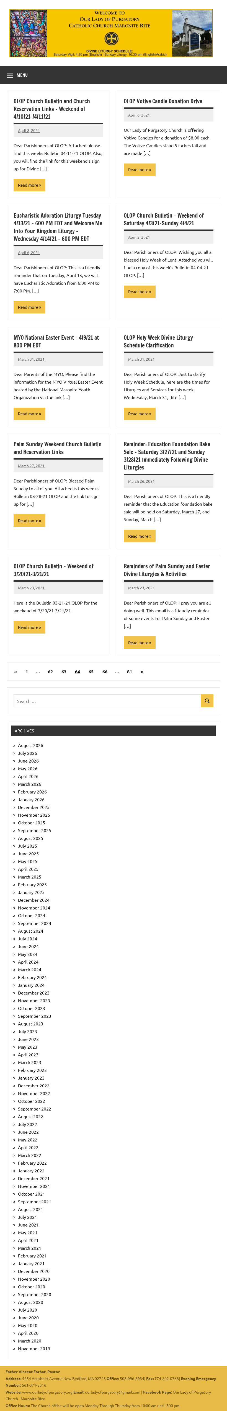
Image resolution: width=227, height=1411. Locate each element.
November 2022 (34, 1093)
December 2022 (34, 1085)
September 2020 (34, 1294)
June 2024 (28, 946)
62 (50, 671)
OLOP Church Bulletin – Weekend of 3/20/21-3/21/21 (54, 570)
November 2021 (34, 1186)
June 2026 (28, 760)
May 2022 (27, 1139)
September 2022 (34, 1108)
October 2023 (31, 1008)
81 (129, 671)
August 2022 (30, 1116)
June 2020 (28, 1317)
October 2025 (31, 822)
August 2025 (30, 838)
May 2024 (27, 954)
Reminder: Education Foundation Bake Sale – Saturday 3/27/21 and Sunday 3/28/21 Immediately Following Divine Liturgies (167, 455)
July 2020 (27, 1309)
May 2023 (27, 1046)
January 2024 (31, 985)
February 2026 (32, 791)
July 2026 (27, 753)
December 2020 (34, 1271)
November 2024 (34, 907)
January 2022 (31, 1170)
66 (104, 671)
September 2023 (34, 1016)
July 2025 (27, 845)
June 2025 (28, 853)
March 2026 (29, 784)
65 (91, 671)
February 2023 (32, 1070)
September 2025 (34, 830)
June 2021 (28, 1224)
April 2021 (28, 1240)
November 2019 (34, 1348)
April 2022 (28, 1147)
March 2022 (29, 1155)
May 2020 (27, 1325)
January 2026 (31, 799)
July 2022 (27, 1124)
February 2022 (32, 1162)
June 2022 (28, 1132)
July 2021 (27, 1217)
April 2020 (28, 1333)
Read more (28, 185)
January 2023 (31, 1077)
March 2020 (29, 1340)
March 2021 (29, 1248)
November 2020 (34, 1278)
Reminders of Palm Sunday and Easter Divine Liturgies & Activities (167, 570)
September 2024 (34, 923)
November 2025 (34, 814)
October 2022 (31, 1101)
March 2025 (29, 876)
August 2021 (30, 1209)
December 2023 (34, 992)
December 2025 (34, 807)
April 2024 (28, 961)
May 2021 (27, 1232)
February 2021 (32, 1255)
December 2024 (34, 900)
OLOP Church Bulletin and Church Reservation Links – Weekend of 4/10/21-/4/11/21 (52, 109)
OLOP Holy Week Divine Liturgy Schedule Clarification (158, 341)
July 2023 (27, 1031)
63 (63, 671)
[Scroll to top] (216, 1400)
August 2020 (30, 1302)
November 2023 (34, 1000)
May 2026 (27, 768)
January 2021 (31, 1263)
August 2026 (30, 745)
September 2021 (34, 1201)
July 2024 (27, 938)
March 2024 (29, 969)
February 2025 (32, 884)
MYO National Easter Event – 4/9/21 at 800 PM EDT (56, 341)
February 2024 (32, 977)
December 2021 (34, 1178)
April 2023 (28, 1054)
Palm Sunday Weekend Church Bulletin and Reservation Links (58, 448)
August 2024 (30, 930)
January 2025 (31, 892)
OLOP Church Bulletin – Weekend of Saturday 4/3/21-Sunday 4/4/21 (164, 219)
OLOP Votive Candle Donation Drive (163, 101)
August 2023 (30, 1023)
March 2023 (29, 1062)
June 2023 (28, 1039)
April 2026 (28, 776)
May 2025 (27, 861)
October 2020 (31, 1286)
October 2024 (31, 915)
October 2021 (31, 1193)
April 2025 (28, 869)
